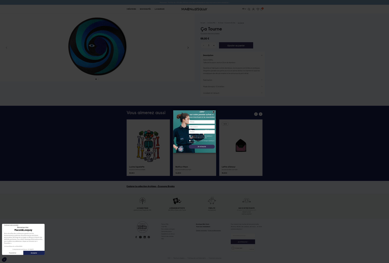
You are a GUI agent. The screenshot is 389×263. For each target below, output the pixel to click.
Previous (256, 114)
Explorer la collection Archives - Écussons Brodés (151, 186)
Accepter (34, 253)
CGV (169, 258)
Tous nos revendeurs (203, 226)
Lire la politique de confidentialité (13, 246)
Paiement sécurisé (215, 258)
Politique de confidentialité (197, 258)
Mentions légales (179, 258)
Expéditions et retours (168, 234)
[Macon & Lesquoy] (194, 9)
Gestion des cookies (167, 236)
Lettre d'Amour (228, 167)
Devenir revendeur (201, 230)
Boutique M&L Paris (202, 224)
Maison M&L (165, 224)
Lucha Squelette (136, 167)
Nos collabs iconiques (168, 229)
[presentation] (6, 48)
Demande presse (166, 231)
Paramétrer (12, 253)
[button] (131, 9)
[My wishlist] (258, 9)
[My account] (253, 9)
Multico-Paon (181, 167)
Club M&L (164, 226)
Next (260, 114)
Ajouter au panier (236, 45)
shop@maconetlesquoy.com (246, 210)
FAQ (162, 239)
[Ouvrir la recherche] (249, 9)
